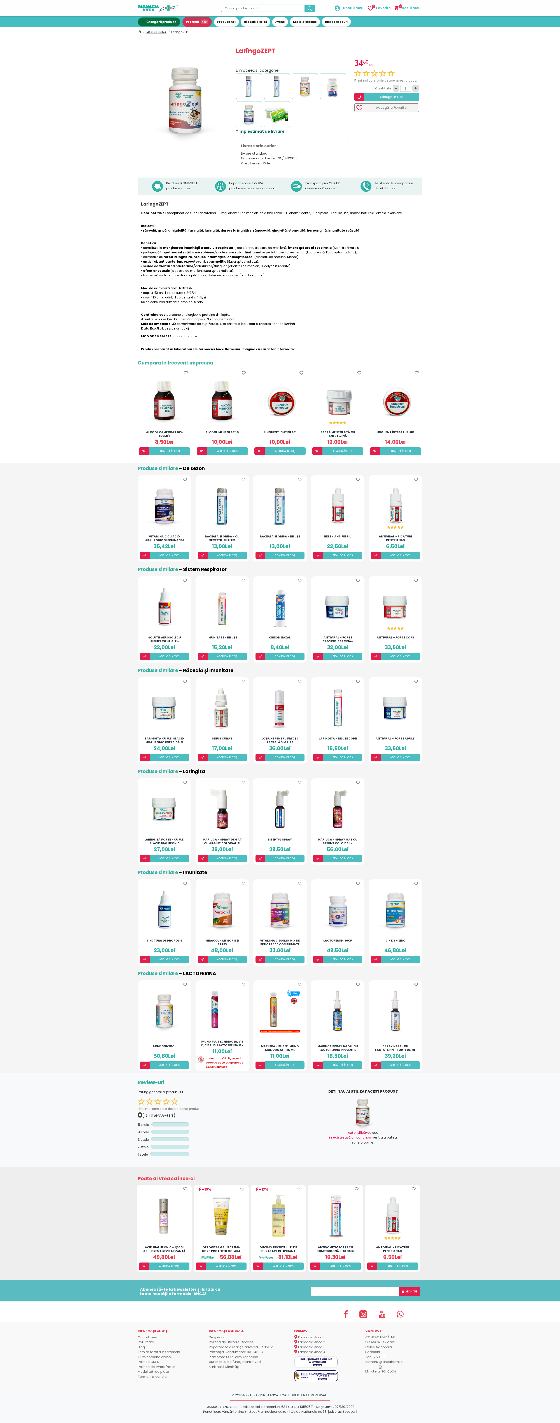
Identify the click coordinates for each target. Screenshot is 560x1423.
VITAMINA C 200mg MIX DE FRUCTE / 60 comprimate (280, 942)
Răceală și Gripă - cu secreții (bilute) (222, 538)
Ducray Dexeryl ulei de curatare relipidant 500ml (278, 1249)
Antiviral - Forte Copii (395, 638)
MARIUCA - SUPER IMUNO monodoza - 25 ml (280, 1048)
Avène (280, 21)
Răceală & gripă (255, 21)
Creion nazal (280, 638)
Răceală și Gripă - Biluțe (280, 537)
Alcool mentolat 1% (222, 432)
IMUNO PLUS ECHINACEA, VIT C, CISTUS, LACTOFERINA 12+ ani (222, 1043)
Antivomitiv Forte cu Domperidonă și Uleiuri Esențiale (335, 1249)
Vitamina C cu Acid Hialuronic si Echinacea (164, 538)
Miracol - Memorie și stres (222, 942)
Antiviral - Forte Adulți (395, 739)
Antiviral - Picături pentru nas (395, 538)
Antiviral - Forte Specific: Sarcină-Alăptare (338, 639)
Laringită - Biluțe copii (338, 739)
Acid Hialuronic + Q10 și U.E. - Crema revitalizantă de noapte (164, 1249)
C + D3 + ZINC (395, 941)
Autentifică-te (359, 1132)
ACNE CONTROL (164, 1046)
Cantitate (383, 88)
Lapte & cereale (305, 21)
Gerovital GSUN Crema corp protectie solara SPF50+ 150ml (221, 1249)
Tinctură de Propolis (164, 941)
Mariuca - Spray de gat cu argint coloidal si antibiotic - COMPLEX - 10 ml (222, 841)
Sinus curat (222, 739)
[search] (310, 8)
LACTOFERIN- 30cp (337, 941)
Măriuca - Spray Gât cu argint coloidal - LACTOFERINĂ (337, 841)
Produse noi (226, 21)
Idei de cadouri (336, 21)
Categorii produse (161, 22)
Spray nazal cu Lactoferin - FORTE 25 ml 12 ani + (395, 1048)
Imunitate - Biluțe (222, 638)
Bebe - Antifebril (337, 537)
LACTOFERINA (156, 32)
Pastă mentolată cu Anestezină (337, 434)
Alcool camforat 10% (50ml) (164, 434)
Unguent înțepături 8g (395, 432)
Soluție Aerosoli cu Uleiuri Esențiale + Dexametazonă (164, 639)
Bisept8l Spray (280, 840)
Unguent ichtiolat (280, 432)
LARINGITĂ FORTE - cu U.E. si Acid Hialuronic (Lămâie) (164, 841)
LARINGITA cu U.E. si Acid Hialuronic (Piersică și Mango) (164, 740)
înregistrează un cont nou (350, 1137)
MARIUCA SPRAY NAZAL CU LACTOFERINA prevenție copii (337, 1048)
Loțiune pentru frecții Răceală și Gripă (280, 740)
